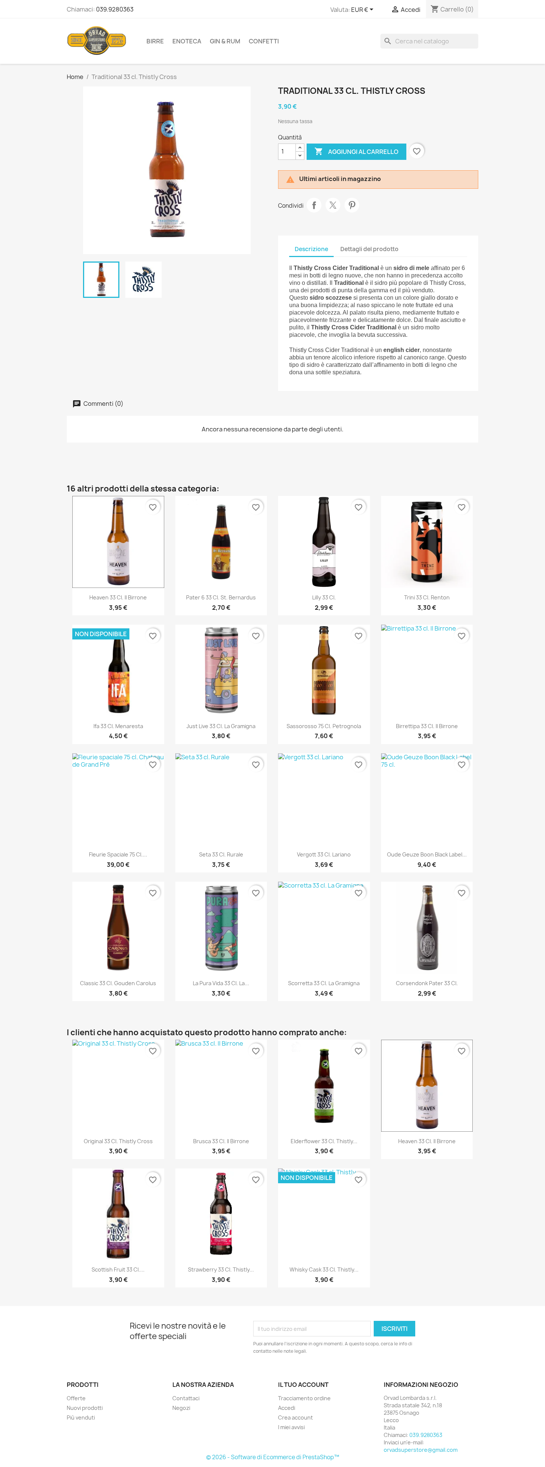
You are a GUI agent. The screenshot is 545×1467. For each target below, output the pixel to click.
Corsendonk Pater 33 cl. (427, 983)
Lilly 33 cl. (324, 597)
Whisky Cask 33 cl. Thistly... (324, 1269)
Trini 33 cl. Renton (427, 597)
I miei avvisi (291, 1427)
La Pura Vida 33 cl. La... (221, 983)
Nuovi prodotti (85, 1407)
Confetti (264, 41)
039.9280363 (114, 9)
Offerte (76, 1398)
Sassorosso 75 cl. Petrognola (324, 726)
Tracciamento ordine (304, 1398)
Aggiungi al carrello (356, 151)
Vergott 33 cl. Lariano (324, 854)
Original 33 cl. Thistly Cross (118, 1141)
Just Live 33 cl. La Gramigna (220, 726)
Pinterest (351, 205)
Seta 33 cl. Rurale (221, 854)
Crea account (295, 1417)
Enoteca (186, 41)
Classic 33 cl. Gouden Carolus (118, 983)
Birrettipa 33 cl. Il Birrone (427, 726)
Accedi (286, 1407)
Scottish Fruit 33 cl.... (118, 1269)
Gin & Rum (225, 41)
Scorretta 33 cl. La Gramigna (324, 983)
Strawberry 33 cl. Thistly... (221, 1269)
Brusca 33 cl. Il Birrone (221, 1141)
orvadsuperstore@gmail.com (421, 1449)
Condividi (314, 205)
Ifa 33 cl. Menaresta (118, 726)
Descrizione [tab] (311, 249)
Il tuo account (303, 1385)
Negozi (181, 1407)
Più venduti (81, 1417)
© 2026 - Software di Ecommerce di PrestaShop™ (272, 1457)
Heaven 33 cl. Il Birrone (118, 597)
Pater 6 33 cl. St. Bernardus (221, 597)
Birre (155, 41)
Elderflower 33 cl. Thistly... (324, 1141)
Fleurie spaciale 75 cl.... (118, 854)
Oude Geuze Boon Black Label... (427, 854)
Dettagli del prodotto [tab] (369, 249)
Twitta (333, 205)
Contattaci (185, 1398)
